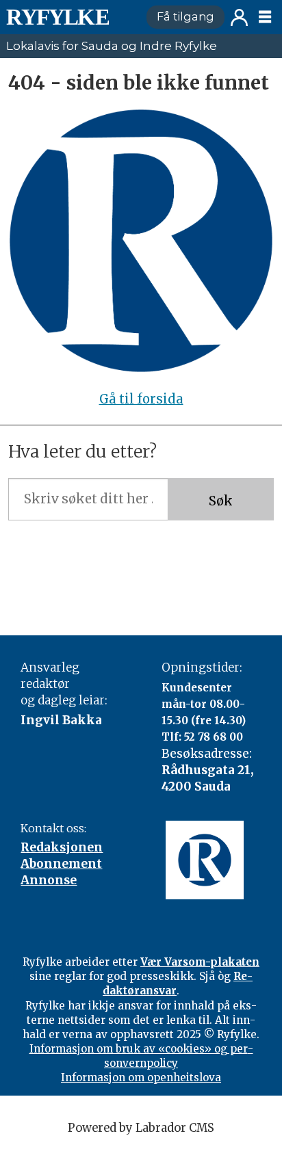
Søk (221, 501)
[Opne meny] (265, 17)
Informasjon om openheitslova (141, 1077)
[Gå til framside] (70, 17)
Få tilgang (185, 16)
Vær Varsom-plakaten (199, 961)
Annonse (49, 880)
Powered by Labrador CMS (141, 1128)
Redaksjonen (62, 847)
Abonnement (61, 863)
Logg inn (239, 17)
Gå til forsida (141, 399)
